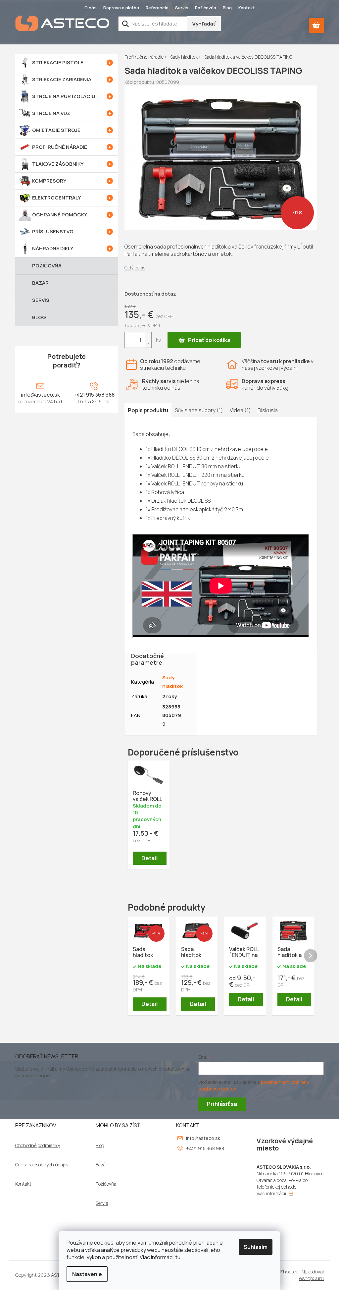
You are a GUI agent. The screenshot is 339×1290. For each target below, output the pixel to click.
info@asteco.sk (40, 395)
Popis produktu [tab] (148, 410)
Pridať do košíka (209, 340)
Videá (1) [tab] (240, 410)
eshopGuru (311, 1278)
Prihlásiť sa (222, 1104)
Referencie (157, 8)
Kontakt (246, 8)
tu (177, 1257)
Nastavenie (87, 1274)
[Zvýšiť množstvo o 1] (148, 336)
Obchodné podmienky (37, 1145)
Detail (149, 858)
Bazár (101, 1164)
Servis (181, 8)
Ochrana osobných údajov (42, 1164)
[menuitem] (66, 62)
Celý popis (134, 267)
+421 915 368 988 (94, 395)
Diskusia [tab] (268, 410)
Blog (227, 8)
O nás (90, 8)
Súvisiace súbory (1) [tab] (199, 410)
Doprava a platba (121, 8)
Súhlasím (255, 1247)
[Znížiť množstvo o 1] (148, 344)
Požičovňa (205, 8)
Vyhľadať (204, 23)
